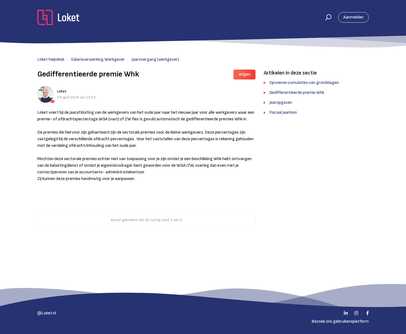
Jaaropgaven (280, 102)
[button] (325, 17)
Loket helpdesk (50, 59)
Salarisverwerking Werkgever (98, 59)
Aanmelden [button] (353, 17)
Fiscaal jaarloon (283, 112)
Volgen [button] (244, 74)
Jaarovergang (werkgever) (155, 59)
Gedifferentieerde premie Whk (296, 92)
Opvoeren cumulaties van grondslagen (304, 82)
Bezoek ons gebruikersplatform (340, 321)
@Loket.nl (46, 313)
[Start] (58, 17)
